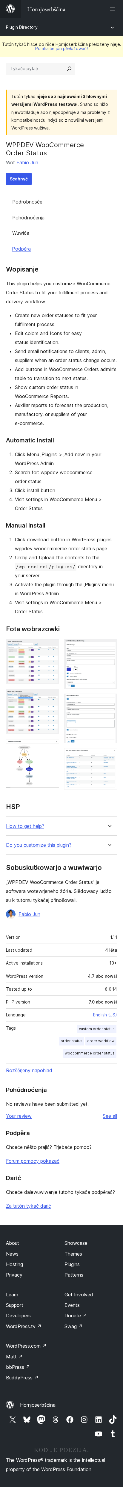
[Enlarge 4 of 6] (109, 647)
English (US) (105, 1014)
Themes (73, 1254)
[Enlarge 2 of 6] (51, 697)
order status (71, 1041)
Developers (18, 1316)
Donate (75, 1316)
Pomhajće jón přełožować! (61, 48)
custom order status (97, 1029)
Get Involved (78, 1295)
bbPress (18, 1367)
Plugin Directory (22, 27)
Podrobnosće (27, 202)
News (12, 1254)
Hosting (14, 1264)
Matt (14, 1357)
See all (110, 1116)
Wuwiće (20, 233)
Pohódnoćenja (28, 218)
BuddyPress (22, 1378)
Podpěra (21, 249)
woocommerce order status (90, 1053)
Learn (12, 1295)
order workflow (101, 1041)
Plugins (72, 1264)
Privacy (14, 1275)
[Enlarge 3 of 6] (51, 747)
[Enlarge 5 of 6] (109, 702)
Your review (19, 1116)
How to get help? (25, 826)
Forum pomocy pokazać (32, 1161)
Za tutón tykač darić (28, 1206)
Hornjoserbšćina (38, 1405)
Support (14, 1305)
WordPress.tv (23, 1326)
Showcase (75, 1243)
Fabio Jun (27, 162)
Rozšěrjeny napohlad (29, 1070)
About (12, 1243)
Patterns (73, 1275)
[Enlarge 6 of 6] (109, 756)
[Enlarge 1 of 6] (51, 647)
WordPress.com (26, 1346)
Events (72, 1305)
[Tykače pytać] (69, 69)
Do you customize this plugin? (38, 845)
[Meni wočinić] (113, 9)
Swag (73, 1326)
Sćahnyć (19, 178)
